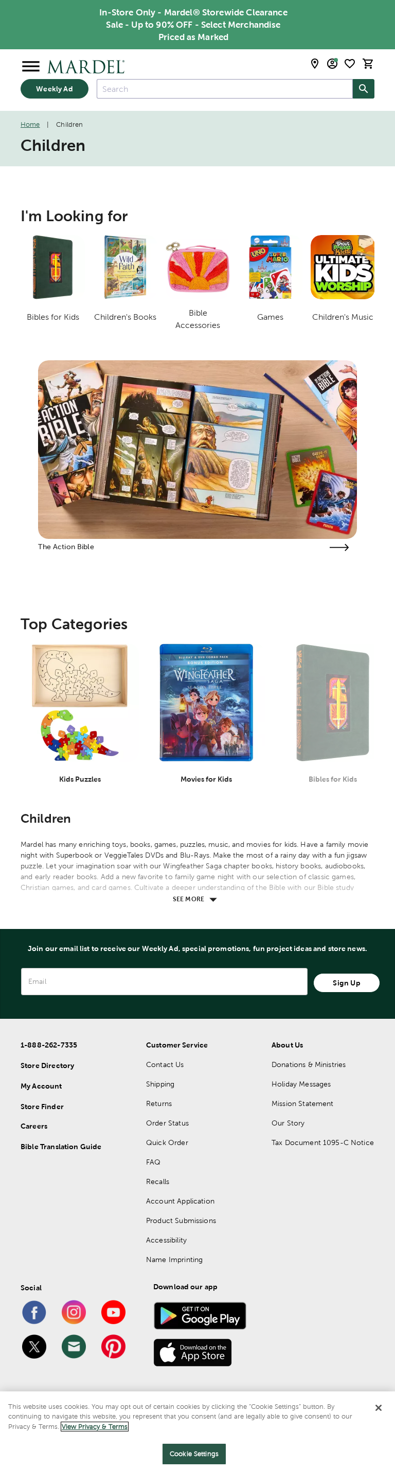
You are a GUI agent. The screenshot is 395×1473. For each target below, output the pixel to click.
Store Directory (47, 1065)
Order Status (167, 1123)
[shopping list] (350, 64)
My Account (41, 1086)
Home (30, 124)
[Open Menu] (31, 66)
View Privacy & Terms (95, 1426)
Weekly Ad (54, 89)
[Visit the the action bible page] (339, 547)
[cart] (368, 63)
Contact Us (165, 1064)
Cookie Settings (194, 1454)
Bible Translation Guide (61, 1146)
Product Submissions (181, 1220)
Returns (159, 1103)
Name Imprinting (174, 1259)
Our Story (288, 1123)
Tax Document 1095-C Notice (323, 1142)
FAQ (153, 1162)
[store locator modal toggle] (315, 64)
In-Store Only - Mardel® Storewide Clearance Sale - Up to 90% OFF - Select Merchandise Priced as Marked (193, 24)
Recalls (157, 1181)
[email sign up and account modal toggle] (332, 64)
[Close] (378, 1408)
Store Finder (42, 1106)
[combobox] (225, 89)
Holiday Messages (301, 1084)
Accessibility (166, 1240)
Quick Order (167, 1142)
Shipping (160, 1084)
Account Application (180, 1201)
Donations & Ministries (309, 1064)
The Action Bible (66, 546)
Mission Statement (303, 1103)
